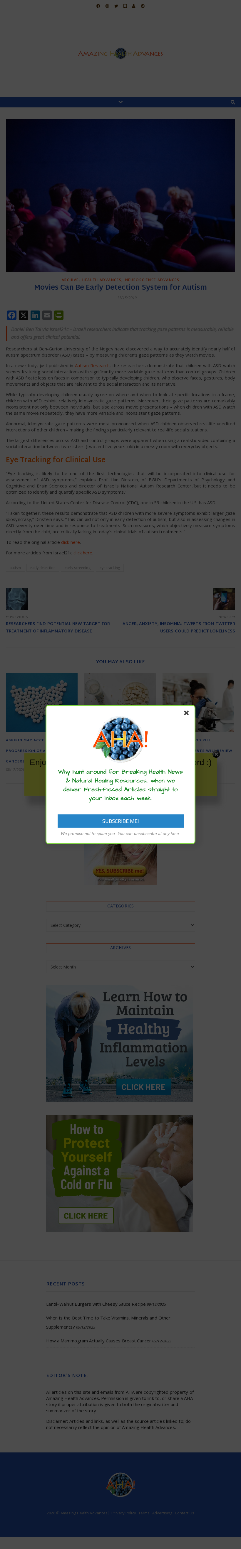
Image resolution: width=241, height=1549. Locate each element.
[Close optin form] (187, 714)
